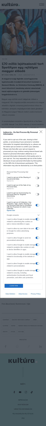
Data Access (23, 294)
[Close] (42, 132)
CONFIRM (14, 286)
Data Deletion (10, 294)
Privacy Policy (36, 294)
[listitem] (23, 172)
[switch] (37, 178)
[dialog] (23, 213)
